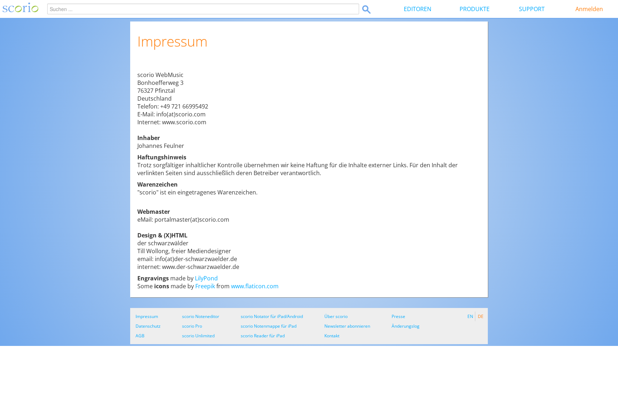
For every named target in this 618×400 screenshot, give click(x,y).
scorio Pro (192, 326)
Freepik (205, 286)
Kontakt (331, 336)
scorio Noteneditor (200, 316)
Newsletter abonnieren (347, 326)
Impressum (147, 316)
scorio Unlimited (198, 336)
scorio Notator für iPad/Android (272, 316)
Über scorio (336, 316)
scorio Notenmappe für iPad (268, 326)
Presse (398, 316)
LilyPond (206, 278)
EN (470, 316)
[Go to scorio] (19, 9)
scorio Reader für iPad (263, 336)
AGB (140, 336)
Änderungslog (406, 326)
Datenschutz (148, 326)
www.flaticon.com (255, 286)
